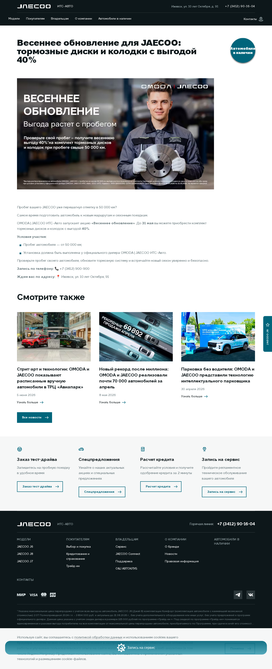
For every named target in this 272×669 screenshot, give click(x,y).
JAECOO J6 (25, 546)
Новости (171, 554)
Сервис (121, 546)
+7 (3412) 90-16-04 (236, 524)
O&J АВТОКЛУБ (126, 568)
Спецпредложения (99, 491)
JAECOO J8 (25, 554)
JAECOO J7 (25, 561)
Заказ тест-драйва (37, 486)
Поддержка (124, 561)
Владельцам (60, 18)
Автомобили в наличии (114, 18)
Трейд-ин (73, 566)
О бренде (172, 546)
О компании (83, 18)
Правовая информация (182, 561)
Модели (14, 18)
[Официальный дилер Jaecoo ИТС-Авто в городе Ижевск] (34, 6)
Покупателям (35, 18)
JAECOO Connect (128, 554)
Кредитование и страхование (77, 556)
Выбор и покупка (78, 546)
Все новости (31, 417)
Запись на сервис (221, 491)
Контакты (25, 579)
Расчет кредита (158, 486)
